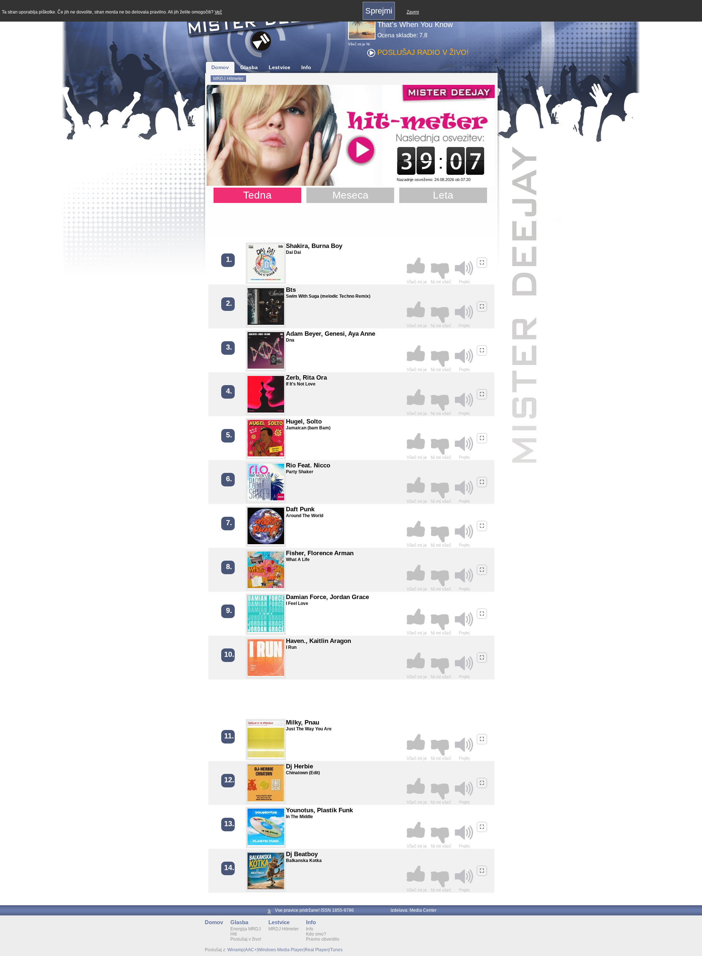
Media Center (423, 910)
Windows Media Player (280, 949)
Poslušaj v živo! (245, 939)
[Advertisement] (351, 221)
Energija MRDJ (245, 928)
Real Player (316, 949)
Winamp (235, 949)
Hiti (233, 934)
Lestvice (279, 67)
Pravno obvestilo (322, 939)
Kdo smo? (316, 934)
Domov (220, 67)
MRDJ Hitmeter (228, 78)
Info (306, 67)
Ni (368, 44)
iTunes (336, 949)
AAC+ (251, 949)
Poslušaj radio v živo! (423, 52)
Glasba (249, 67)
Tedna (257, 195)
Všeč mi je (356, 44)
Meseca (350, 195)
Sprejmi (378, 10)
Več (218, 12)
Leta (443, 195)
